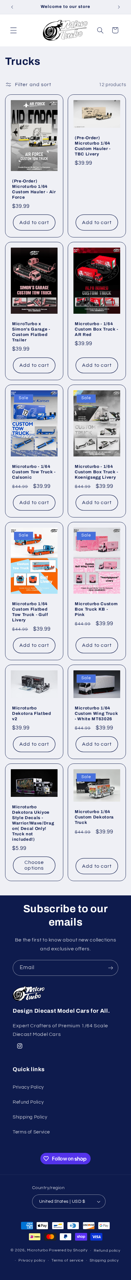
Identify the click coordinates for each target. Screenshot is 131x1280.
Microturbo (37, 1250)
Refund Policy (28, 1102)
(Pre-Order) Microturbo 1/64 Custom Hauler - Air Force (34, 189)
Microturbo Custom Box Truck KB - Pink (96, 609)
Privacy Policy (28, 1087)
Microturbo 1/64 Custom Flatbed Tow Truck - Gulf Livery (30, 611)
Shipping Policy (30, 1117)
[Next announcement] (119, 7)
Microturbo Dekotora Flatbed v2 (31, 713)
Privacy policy (31, 1260)
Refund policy (107, 1250)
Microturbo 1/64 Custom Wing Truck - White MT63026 (96, 713)
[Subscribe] (110, 967)
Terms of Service (31, 1132)
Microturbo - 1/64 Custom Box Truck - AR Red (96, 329)
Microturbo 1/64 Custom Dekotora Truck (94, 817)
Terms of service (68, 1260)
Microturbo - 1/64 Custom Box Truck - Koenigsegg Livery (96, 472)
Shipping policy (104, 1260)
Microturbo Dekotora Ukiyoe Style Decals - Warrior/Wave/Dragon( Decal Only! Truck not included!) (33, 823)
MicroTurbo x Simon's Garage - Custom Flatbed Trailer (31, 331)
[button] (13, 30)
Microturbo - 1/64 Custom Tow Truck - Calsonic (34, 472)
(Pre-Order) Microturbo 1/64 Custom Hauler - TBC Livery (93, 146)
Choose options (34, 865)
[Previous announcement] (12, 7)
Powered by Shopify (68, 1250)
